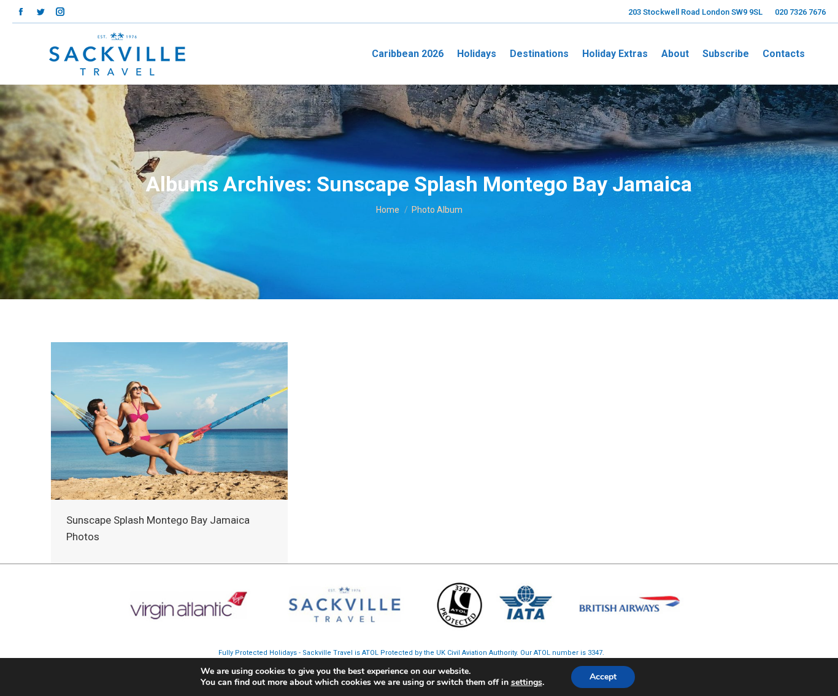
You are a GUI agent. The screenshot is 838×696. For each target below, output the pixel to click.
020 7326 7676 (800, 12)
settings (526, 682)
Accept (603, 677)
